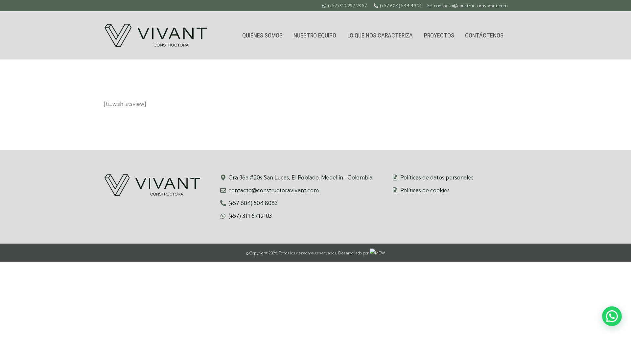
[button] (612, 316)
